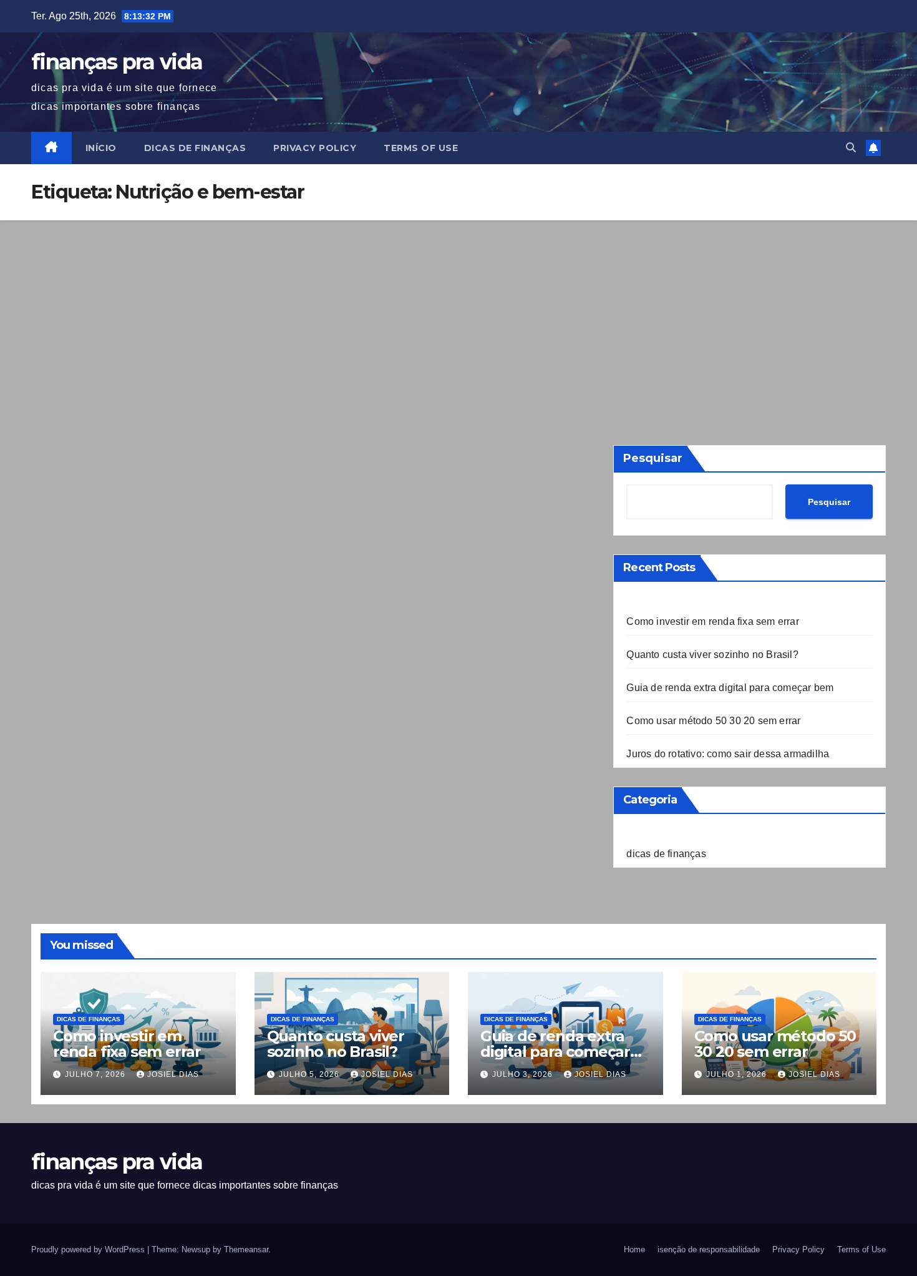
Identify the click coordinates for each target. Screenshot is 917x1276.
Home (634, 1249)
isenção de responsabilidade (708, 1249)
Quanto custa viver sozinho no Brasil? (712, 654)
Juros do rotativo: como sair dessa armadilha (727, 753)
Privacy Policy (314, 148)
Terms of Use (421, 148)
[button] (851, 147)
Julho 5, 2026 (310, 1074)
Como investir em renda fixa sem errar (712, 621)
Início (101, 148)
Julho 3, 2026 (523, 1074)
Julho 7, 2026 (96, 1074)
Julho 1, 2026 (737, 1074)
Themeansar (246, 1249)
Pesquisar (652, 458)
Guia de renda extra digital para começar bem (729, 687)
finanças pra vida (116, 62)
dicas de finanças (195, 148)
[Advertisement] (458, 314)
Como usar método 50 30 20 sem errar (713, 720)
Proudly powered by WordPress (89, 1249)
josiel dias (173, 1074)
